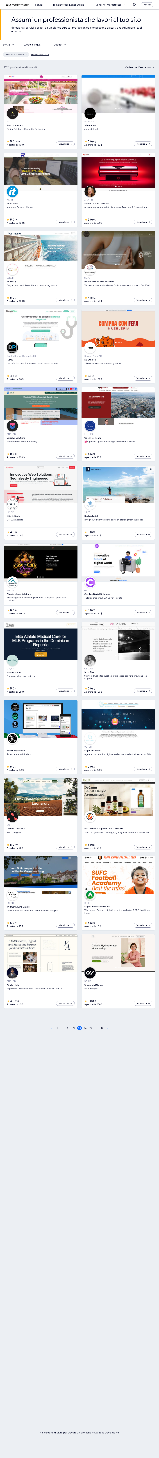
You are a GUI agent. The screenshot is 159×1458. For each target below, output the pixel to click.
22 (74, 1028)
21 (68, 1028)
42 (102, 1028)
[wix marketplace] (18, 5)
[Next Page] (107, 1028)
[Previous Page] (51, 1028)
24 (85, 1028)
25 (90, 1028)
